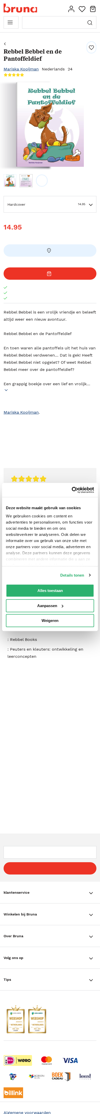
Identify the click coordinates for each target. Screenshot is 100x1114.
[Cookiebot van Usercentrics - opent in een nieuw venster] (72, 490)
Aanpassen (47, 605)
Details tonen (72, 575)
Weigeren (50, 620)
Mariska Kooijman (21, 69)
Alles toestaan (50, 590)
